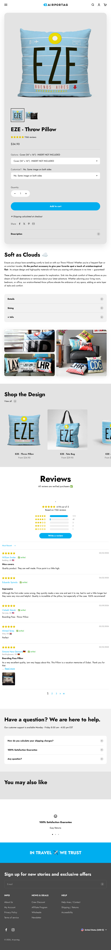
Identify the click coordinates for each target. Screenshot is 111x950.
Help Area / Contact (70, 902)
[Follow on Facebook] (6, 930)
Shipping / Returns (70, 907)
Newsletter (36, 917)
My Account (9, 907)
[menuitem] (17, 115)
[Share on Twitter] (24, 223)
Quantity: (15, 187)
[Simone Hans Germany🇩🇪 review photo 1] (8, 678)
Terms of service (11, 917)
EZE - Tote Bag (67, 454)
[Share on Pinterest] (29, 223)
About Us (8, 902)
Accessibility (67, 912)
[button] (18, 137)
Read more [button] (10, 668)
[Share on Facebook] (19, 223)
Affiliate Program (39, 907)
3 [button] (56, 693)
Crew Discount (38, 902)
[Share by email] (33, 223)
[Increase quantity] (26, 193)
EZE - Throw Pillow (24, 454)
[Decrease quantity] (15, 193)
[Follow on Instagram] (13, 930)
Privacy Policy (10, 912)
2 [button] (52, 693)
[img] (8, 553)
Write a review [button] (55, 535)
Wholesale (36, 912)
